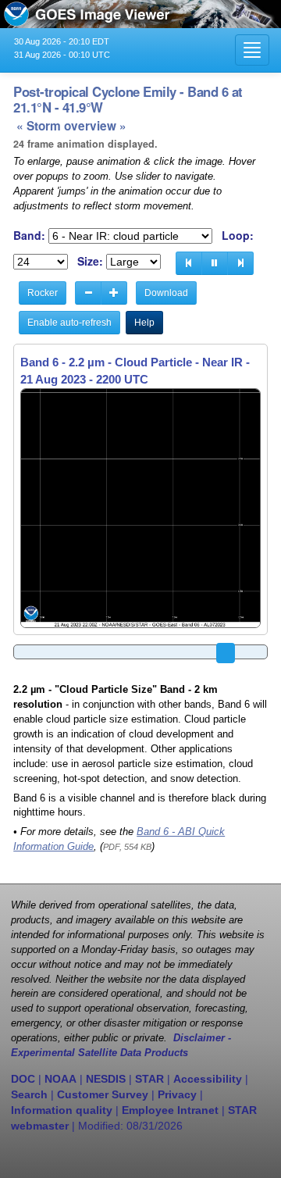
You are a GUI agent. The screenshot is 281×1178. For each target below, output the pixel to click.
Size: (90, 261)
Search (29, 1094)
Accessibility (207, 1079)
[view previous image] (189, 263)
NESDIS (106, 1079)
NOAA (60, 1079)
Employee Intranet (170, 1110)
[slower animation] (88, 293)
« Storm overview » (71, 125)
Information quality (61, 1110)
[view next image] (240, 263)
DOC (23, 1079)
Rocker (42, 292)
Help (144, 322)
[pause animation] (214, 263)
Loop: (238, 235)
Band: (29, 235)
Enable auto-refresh (69, 322)
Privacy (177, 1094)
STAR (149, 1079)
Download (166, 292)
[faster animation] (114, 293)
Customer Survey (102, 1094)
